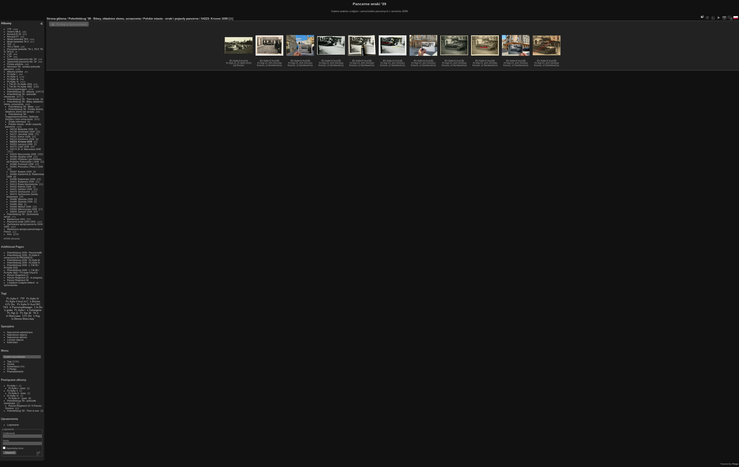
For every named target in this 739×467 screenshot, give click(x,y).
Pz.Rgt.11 (12, 313)
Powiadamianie (15, 371)
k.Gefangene (34, 310)
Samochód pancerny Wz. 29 (22, 59)
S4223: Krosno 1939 (21, 141)
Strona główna (56, 18)
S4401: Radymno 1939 (22, 181)
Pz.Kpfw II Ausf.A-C (17, 301)
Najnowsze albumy (17, 337)
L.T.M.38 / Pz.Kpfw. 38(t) (19, 86)
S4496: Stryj (16, 204)
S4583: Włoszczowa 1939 (23, 209)
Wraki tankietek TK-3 (18, 41)
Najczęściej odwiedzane (20, 332)
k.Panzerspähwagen (21, 307)
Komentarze (13, 366)
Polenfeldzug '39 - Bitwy (20, 106)
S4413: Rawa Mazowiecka (24, 184)
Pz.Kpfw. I (12, 74)
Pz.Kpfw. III (12, 79)
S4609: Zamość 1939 (21, 211)
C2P (9, 54)
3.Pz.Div (27, 315)
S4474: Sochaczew (20, 191)
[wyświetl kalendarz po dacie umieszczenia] (724, 17)
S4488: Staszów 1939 (21, 199)
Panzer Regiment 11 (17, 275)
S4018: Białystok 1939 (21, 129)
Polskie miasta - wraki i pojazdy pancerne (171, 18)
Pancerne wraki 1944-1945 (21, 221)
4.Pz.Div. (10, 304)
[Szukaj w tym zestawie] (702, 16)
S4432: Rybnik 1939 (20, 186)
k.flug (36, 315)
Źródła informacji (17, 121)
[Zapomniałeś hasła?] (38, 453)
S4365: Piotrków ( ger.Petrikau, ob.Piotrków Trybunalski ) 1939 (24, 160)
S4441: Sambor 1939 (21, 189)
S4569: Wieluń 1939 (20, 206)
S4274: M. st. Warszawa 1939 (25, 149)
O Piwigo (12, 369)
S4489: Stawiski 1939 (21, 201)
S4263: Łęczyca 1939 (21, 144)
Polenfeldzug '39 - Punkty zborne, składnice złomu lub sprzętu (24, 110)
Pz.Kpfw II (12, 298)
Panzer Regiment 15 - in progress (24, 277)
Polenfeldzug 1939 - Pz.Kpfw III (23, 260)
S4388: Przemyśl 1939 (21, 164)
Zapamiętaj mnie (14, 448)
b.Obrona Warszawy (23, 318)
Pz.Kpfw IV (32, 298)
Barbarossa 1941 (16, 219)
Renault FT (13, 36)
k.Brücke (35, 301)
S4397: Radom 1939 (21, 171)
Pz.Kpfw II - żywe (17, 393)
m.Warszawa (13, 315)
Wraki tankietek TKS (17, 39)
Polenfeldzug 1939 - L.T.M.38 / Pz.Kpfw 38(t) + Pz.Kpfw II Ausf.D (21, 271)
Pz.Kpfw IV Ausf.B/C (29, 304)
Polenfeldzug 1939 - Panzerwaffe (24, 252)
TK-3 (35, 313)
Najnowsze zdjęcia (17, 335)
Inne (9, 234)
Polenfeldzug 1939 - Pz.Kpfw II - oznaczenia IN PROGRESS (22, 256)
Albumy (6, 23)
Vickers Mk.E (14, 31)
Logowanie (13, 425)
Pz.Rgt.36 (25, 313)
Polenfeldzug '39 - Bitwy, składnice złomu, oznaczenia (23, 102)
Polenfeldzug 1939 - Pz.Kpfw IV (23, 262)
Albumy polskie (15, 71)
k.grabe (8, 310)
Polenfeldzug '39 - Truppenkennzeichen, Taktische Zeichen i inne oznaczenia (21, 116)
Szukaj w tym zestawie (71, 24)
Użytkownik (9, 433)
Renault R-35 (14, 34)
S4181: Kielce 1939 (20, 136)
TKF (9, 44)
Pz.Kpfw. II (12, 76)
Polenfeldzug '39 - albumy (20, 91)
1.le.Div (38, 307)
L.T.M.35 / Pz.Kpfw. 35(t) (19, 84)
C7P (9, 56)
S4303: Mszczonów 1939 (23, 154)
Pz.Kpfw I (19, 310)
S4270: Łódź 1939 (19, 146)
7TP (9, 29)
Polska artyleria (15, 64)
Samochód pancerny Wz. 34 (22, 61)
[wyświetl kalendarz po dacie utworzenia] (730, 17)
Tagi (9, 361)
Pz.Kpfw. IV (13, 81)
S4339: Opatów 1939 (21, 156)
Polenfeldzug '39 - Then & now (23, 99)
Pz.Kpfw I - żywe (16, 388)
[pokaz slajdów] (718, 17)
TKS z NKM (13, 46)
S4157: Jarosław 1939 (21, 134)
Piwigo (735, 464)
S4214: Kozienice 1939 (22, 139)
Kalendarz (12, 342)
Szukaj (10, 364)
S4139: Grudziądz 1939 (22, 131)
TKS (5, 307)
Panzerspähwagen (17, 89)
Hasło (6, 440)
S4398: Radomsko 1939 (22, 179)
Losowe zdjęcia (15, 340)
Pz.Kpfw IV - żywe (17, 398)
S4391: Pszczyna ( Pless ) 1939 (26, 166)
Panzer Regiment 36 (18, 280)
